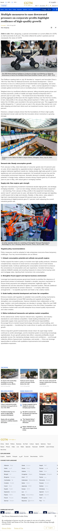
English (3, 456)
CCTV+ (41, 456)
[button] (22, 400)
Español (8, 456)
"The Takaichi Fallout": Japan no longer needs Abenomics (29, 420)
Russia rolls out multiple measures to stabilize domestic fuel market (9, 420)
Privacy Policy (6, 528)
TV (50, 9)
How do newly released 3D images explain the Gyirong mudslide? (48, 382)
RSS (36, 5)
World (10, 9)
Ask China (3, 449)
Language (3, 5)
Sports (37, 444)
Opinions (25, 9)
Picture (8, 446)
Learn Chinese (50, 446)
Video (13, 446)
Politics (14, 9)
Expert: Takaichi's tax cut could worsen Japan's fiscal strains (30, 428)
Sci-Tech (30, 9)
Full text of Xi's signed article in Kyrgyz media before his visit (27, 382)
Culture (32, 444)
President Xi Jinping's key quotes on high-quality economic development (8, 413)
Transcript (35, 446)
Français (15, 456)
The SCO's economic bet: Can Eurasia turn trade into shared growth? (30, 413)
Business (19, 9)
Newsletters (42, 5)
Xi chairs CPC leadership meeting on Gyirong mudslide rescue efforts (8, 382)
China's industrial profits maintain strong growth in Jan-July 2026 (9, 406)
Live (18, 446)
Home (2, 9)
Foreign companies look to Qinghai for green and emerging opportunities (30, 406)
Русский (26, 456)
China (6, 9)
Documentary (34, 456)
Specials (28, 446)
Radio (44, 9)
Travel (49, 444)
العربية (20, 456)
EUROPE (41, 446)
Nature (2, 446)
